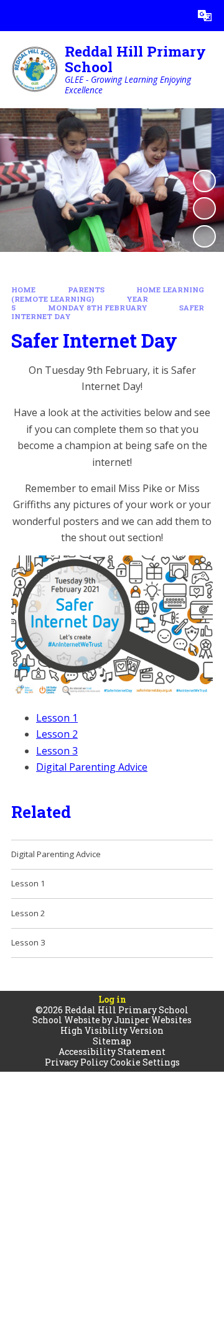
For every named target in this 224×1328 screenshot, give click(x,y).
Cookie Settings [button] (145, 1062)
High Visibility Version (112, 1030)
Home (23, 289)
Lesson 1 (57, 718)
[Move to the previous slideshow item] (204, 208)
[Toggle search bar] (173, 15)
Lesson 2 (57, 734)
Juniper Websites (153, 1020)
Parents (86, 289)
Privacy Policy (76, 1062)
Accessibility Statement (112, 1051)
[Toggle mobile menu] (15, 15)
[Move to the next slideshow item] (204, 236)
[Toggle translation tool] (204, 15)
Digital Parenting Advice (91, 767)
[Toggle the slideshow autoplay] (204, 181)
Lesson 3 (57, 751)
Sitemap (112, 1041)
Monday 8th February (97, 307)
